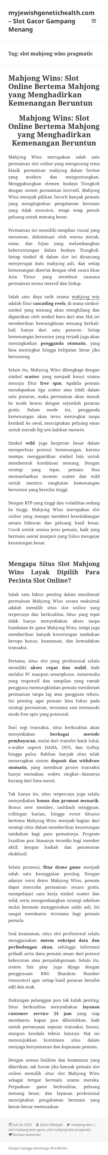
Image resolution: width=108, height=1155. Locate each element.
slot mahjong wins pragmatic (69, 1129)
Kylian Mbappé (51, 1124)
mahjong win (86, 296)
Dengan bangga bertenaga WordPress (37, 1148)
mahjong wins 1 (83, 1124)
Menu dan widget (94, 26)
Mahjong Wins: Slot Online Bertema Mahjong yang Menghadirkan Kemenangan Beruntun (54, 90)
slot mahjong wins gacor (26, 1129)
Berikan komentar (27, 1134)
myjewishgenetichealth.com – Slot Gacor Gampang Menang (51, 20)
